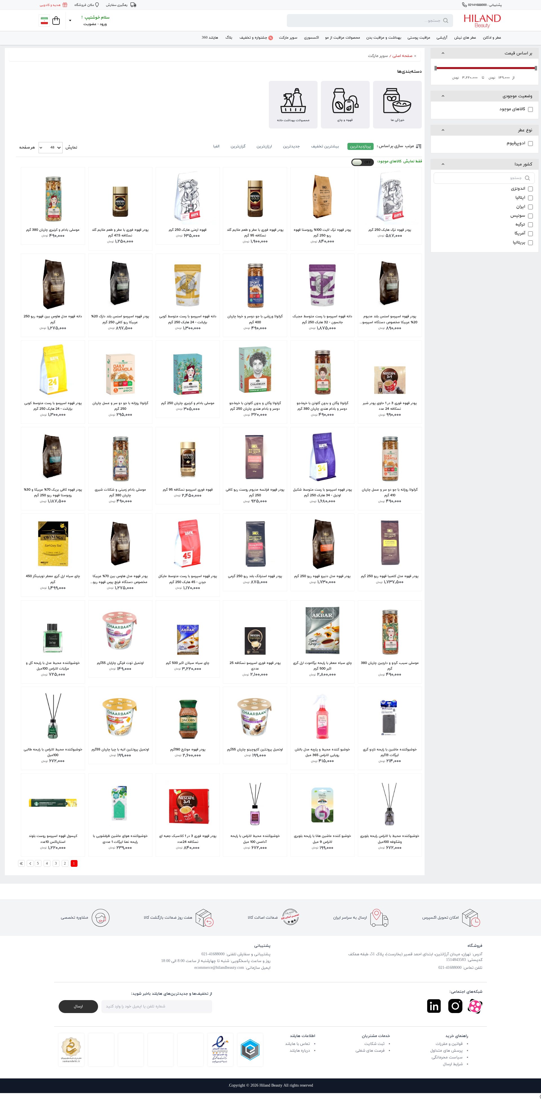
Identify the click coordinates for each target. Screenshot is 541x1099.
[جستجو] (444, 20)
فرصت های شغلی (370, 1050)
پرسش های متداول (446, 1050)
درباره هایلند (300, 1050)
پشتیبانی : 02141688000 (485, 5)
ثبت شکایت (374, 1044)
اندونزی (518, 189)
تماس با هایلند (297, 1044)
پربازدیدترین (360, 146)
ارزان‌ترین (264, 146)
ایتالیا (520, 198)
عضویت (89, 24)
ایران (520, 207)
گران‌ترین (238, 146)
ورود (103, 24)
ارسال (78, 1006)
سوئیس (517, 216)
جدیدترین (291, 146)
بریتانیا (519, 243)
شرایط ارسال (453, 1064)
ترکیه (520, 225)
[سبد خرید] (55, 20)
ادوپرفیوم (515, 144)
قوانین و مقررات (449, 1044)
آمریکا (519, 234)
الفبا (216, 146)
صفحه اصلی (403, 56)
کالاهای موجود (512, 109)
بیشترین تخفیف (325, 146)
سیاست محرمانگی (447, 1057)
